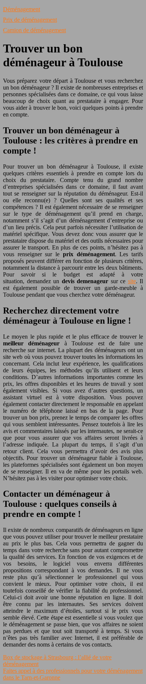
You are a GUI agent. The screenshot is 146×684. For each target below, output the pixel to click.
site (132, 281)
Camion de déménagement (34, 30)
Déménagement (21, 9)
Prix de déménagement (30, 19)
